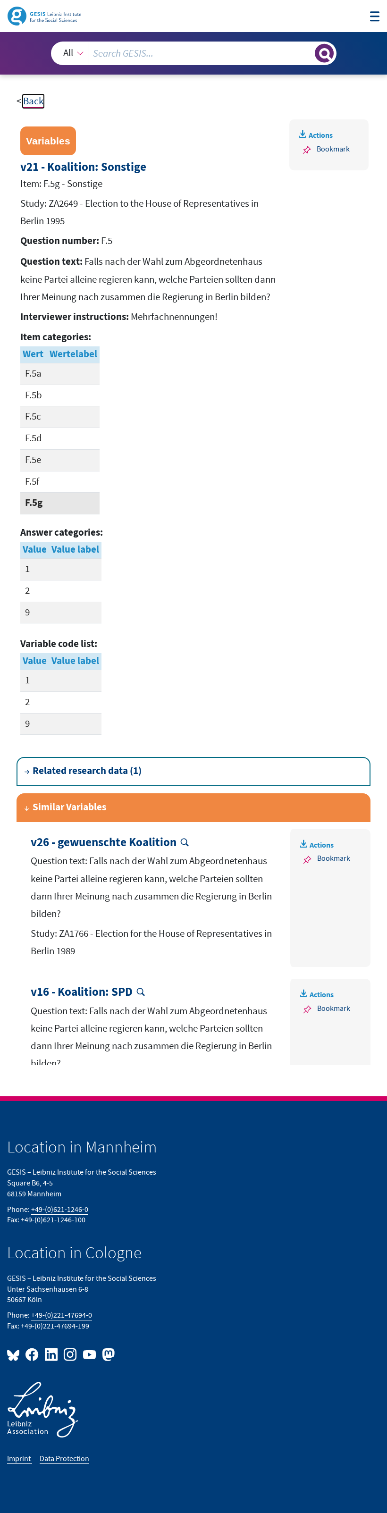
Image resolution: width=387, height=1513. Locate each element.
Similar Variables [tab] (69, 807)
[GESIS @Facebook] (32, 1354)
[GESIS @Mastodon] (107, 1354)
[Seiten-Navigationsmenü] (375, 17)
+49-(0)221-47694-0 (61, 1315)
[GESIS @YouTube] (89, 1354)
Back (33, 101)
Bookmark (333, 149)
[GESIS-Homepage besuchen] (45, 15)
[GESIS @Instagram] (70, 1354)
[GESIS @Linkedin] (51, 1354)
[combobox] (194, 53)
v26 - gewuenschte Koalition (104, 843)
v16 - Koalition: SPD (82, 992)
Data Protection (64, 1459)
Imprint (19, 1459)
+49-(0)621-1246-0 (59, 1209)
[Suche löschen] (306, 53)
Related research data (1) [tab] (87, 771)
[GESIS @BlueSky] (15, 1354)
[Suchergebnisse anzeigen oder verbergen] (324, 53)
